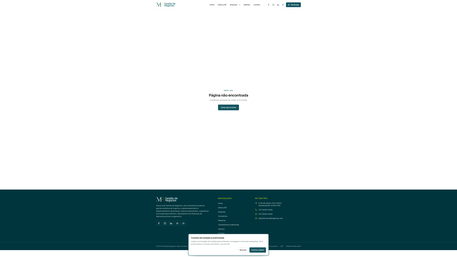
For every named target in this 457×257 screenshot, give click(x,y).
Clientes (246, 5)
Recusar (243, 250)
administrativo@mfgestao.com (270, 218)
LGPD (282, 246)
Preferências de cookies (293, 246)
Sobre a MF (222, 5)
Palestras (222, 220)
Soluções (233, 5)
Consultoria (222, 216)
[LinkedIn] (278, 5)
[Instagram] (273, 5)
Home (212, 5)
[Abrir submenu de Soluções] (240, 5)
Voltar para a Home (228, 107)
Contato (256, 5)
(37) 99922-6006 (265, 210)
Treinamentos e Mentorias (228, 225)
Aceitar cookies (257, 250)
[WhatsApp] (183, 223)
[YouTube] (283, 5)
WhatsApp (295, 5)
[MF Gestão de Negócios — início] (181, 5)
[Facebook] (268, 5)
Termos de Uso (273, 246)
